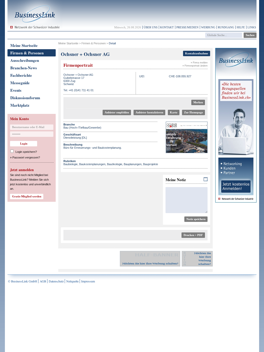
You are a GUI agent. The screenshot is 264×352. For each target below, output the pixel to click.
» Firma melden (199, 62)
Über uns (151, 27)
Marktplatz (19, 105)
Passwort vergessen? (26, 157)
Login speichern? (26, 151)
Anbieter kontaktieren (149, 112)
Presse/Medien (187, 27)
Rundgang (226, 27)
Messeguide (20, 83)
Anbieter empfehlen (117, 112)
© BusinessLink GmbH (22, 281)
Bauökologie (114, 164)
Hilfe (241, 27)
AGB (43, 281)
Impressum (88, 281)
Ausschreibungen (24, 60)
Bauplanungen (133, 164)
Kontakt (167, 27)
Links (252, 27)
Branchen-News (23, 68)
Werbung (208, 27)
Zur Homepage (193, 112)
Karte (173, 112)
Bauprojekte (150, 164)
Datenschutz (56, 281)
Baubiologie (70, 164)
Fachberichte (21, 75)
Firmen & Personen (27, 53)
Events (15, 90)
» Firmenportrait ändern (195, 65)
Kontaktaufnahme (196, 53)
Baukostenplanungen (92, 164)
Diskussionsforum (25, 97)
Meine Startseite (24, 45)
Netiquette (72, 281)
